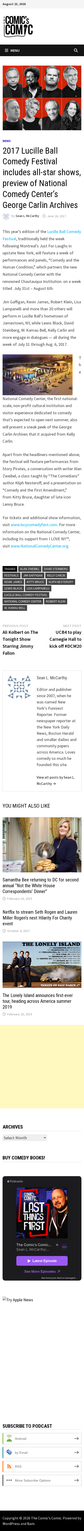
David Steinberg (56, 569)
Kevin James (13, 582)
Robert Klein (55, 601)
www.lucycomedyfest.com (34, 524)
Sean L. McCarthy (27, 216)
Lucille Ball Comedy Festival (25, 595)
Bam (31, 1523)
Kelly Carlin (56, 575)
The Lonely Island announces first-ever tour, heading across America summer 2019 (38, 1001)
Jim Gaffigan (32, 575)
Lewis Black (13, 588)
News (7, 141)
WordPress (11, 1523)
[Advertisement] (42, 1066)
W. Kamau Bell (14, 608)
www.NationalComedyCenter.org (39, 546)
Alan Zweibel (29, 569)
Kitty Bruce (35, 582)
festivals (11, 575)
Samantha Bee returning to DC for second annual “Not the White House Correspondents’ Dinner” (41, 885)
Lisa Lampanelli (38, 588)
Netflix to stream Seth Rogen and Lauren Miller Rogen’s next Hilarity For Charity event (40, 917)
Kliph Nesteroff (61, 582)
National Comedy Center (22, 601)
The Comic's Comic (46, 1518)
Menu (15, 50)
